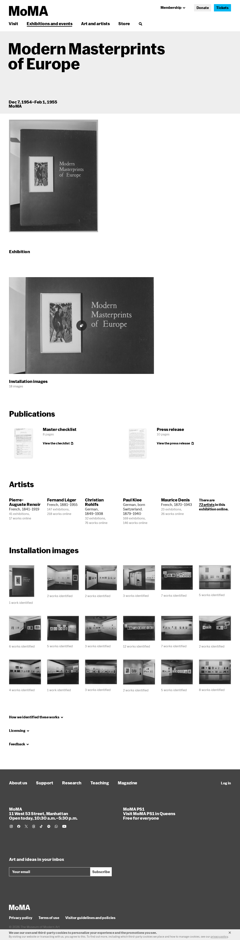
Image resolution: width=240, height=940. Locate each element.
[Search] (140, 23)
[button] (54, 176)
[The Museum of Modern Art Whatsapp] (56, 826)
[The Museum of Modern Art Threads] (34, 826)
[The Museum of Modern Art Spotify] (48, 826)
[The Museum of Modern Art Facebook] (18, 826)
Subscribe (101, 872)
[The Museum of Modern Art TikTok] (41, 826)
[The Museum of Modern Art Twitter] (26, 826)
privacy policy (219, 936)
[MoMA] (20, 907)
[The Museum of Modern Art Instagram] (11, 826)
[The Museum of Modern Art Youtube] (64, 826)
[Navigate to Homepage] (29, 11)
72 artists (206, 505)
